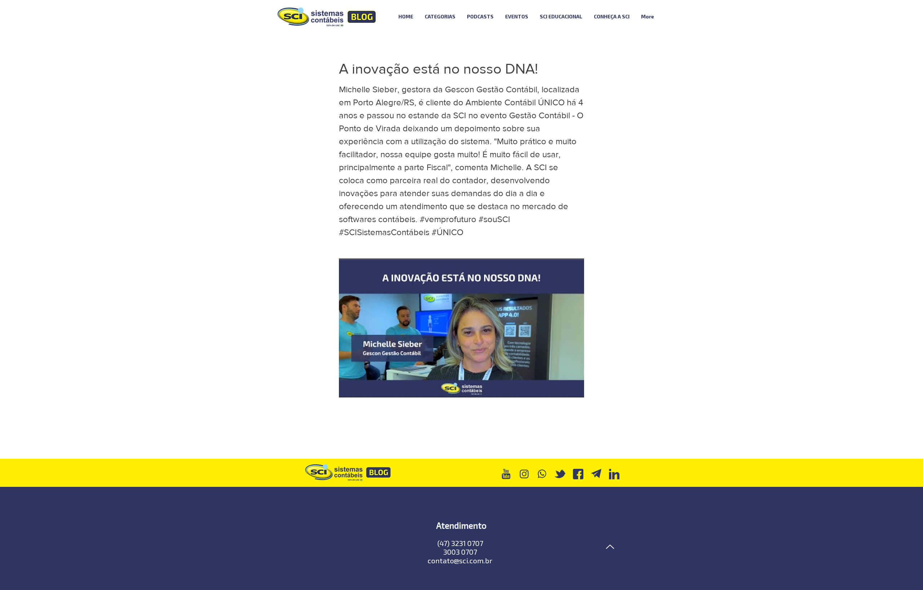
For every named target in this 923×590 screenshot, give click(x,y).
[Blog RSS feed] (679, 16)
